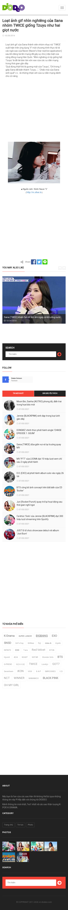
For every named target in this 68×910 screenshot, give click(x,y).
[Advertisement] (34, 110)
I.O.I (61, 671)
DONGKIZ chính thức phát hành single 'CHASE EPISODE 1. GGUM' (39, 432)
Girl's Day (19, 643)
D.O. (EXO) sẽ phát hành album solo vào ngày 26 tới (40, 475)
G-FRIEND (8, 664)
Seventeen (8, 671)
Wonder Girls (47, 657)
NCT (7, 678)
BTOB (51, 650)
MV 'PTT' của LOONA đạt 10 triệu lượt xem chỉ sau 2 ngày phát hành (39, 460)
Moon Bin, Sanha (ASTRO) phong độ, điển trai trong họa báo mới (39, 403)
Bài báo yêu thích (50, 393)
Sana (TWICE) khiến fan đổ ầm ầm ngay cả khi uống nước (32, 317)
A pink (58, 643)
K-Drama (9, 635)
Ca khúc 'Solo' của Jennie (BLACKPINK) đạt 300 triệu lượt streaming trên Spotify (40, 518)
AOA (16, 657)
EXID (17, 650)
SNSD (7, 642)
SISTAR (35, 657)
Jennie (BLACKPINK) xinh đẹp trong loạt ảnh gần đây (38, 417)
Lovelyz (45, 664)
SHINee (31, 643)
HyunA (7, 657)
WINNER (19, 678)
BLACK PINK (50, 678)
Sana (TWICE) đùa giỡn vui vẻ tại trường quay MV (39, 446)
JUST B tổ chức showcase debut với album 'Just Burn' (38, 532)
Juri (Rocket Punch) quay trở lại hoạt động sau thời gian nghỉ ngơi (39, 503)
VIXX (30, 671)
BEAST (25, 657)
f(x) (39, 643)
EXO (54, 635)
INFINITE (7, 650)
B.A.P (38, 671)
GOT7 (55, 664)
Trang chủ (8, 825)
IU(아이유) (20, 664)
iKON (20, 671)
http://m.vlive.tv (34, 192)
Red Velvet (38, 649)
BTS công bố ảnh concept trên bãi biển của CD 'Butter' (39, 489)
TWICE (33, 664)
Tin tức (20, 825)
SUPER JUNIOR (25, 636)
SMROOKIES (50, 671)
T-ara (25, 650)
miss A (48, 643)
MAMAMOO (34, 678)
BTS (60, 656)
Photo (30, 825)
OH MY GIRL (11, 685)
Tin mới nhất (18, 393)
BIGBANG (42, 635)
